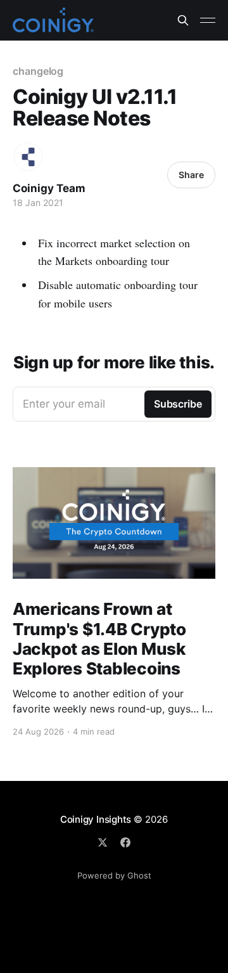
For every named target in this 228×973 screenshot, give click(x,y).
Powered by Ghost (114, 875)
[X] (103, 842)
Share (191, 174)
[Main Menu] (207, 20)
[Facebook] (125, 842)
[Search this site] (183, 20)
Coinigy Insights (95, 819)
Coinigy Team (49, 188)
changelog (38, 71)
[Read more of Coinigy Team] (28, 156)
